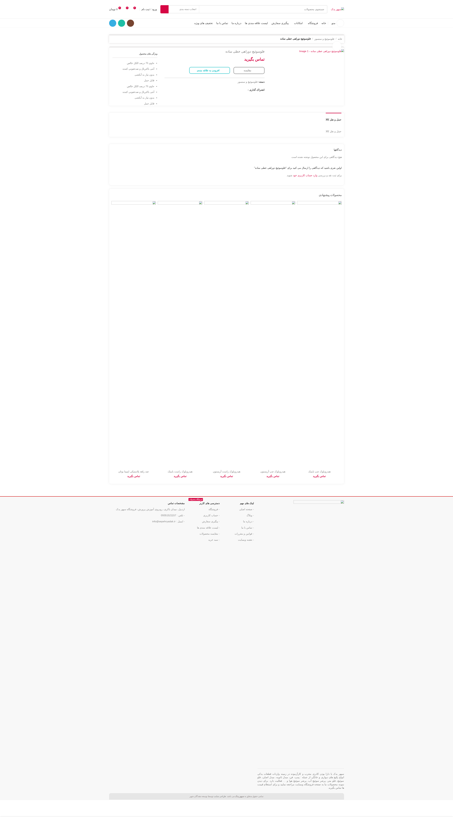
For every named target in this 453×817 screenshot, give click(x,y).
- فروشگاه (214, 509)
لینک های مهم (247, 503)
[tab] (333, 118)
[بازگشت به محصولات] (117, 39)
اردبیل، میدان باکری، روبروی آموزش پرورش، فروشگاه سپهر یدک (150, 509)
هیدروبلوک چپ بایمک (319, 471)
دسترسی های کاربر (204, 502)
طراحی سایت (220, 796)
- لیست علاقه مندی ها (208, 527)
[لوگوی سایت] (337, 9)
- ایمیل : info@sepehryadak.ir (168, 521)
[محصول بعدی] (113, 39)
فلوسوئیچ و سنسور (324, 38)
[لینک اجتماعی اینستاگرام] (130, 23)
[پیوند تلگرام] (112, 23)
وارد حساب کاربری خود (305, 175)
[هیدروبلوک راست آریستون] (226, 334)
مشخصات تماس (176, 503)
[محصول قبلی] (121, 39)
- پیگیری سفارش (211, 521)
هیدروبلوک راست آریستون (226, 471)
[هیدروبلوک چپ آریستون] (273, 334)
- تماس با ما (247, 527)
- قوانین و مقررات (244, 533)
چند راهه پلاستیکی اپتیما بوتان (133, 471)
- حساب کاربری (211, 515)
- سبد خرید (214, 539)
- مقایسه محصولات (210, 533)
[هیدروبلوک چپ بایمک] (319, 334)
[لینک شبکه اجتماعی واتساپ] (121, 23)
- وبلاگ (250, 515)
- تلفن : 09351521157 (173, 515)
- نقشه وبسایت (246, 539)
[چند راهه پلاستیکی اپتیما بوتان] (133, 334)
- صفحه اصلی (246, 509)
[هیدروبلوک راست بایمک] (180, 334)
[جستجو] (164, 9)
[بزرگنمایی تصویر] (336, 46)
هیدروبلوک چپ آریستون (272, 471)
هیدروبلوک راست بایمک (180, 471)
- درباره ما (248, 521)
